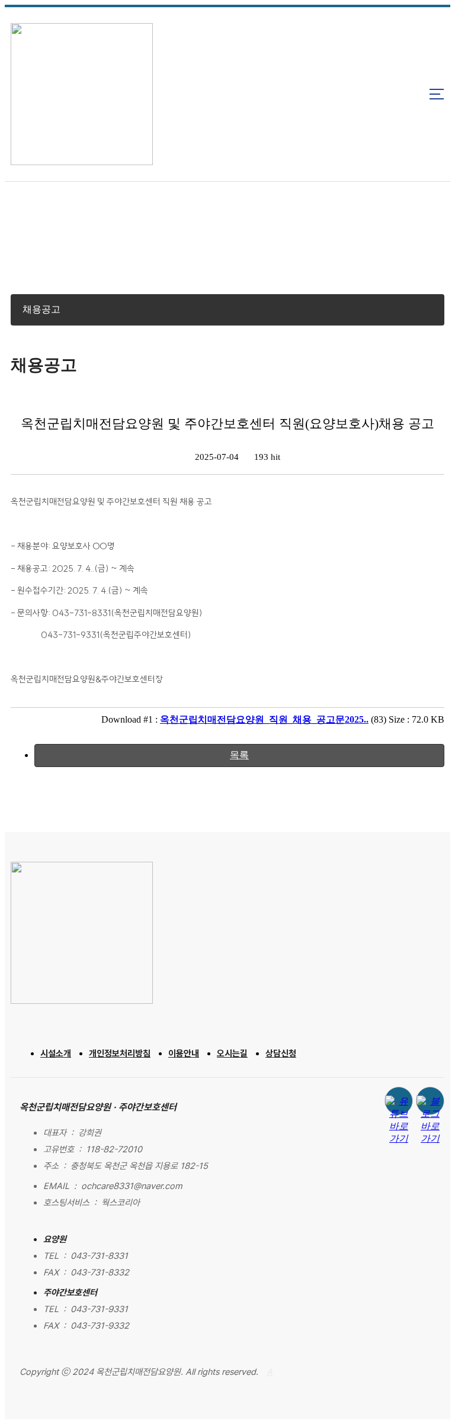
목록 (239, 755)
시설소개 (55, 1053)
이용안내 (183, 1053)
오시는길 (232, 1053)
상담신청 (280, 1053)
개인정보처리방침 (119, 1053)
